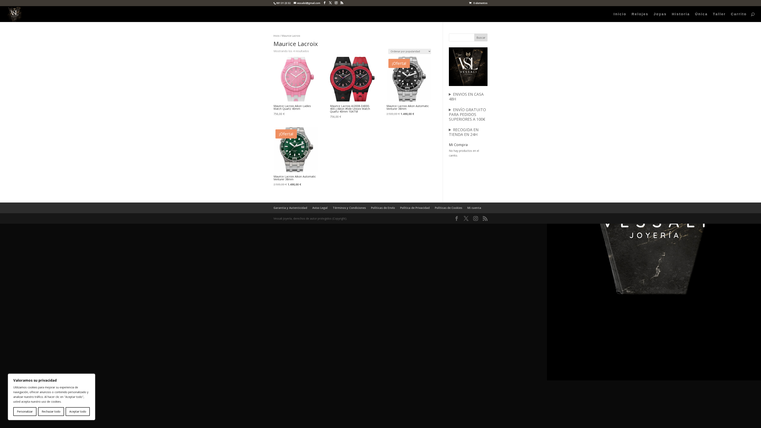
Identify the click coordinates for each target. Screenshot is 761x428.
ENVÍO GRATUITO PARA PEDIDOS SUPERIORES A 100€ (467, 114)
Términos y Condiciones (349, 208)
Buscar (480, 37)
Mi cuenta (474, 208)
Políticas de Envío (383, 208)
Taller (719, 14)
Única (701, 14)
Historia (681, 14)
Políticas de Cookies (448, 208)
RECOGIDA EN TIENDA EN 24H (464, 132)
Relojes (640, 14)
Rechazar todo (51, 411)
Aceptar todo (77, 411)
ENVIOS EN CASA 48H (466, 96)
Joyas (660, 14)
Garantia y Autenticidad (290, 208)
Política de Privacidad (415, 208)
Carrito (739, 14)
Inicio (620, 14)
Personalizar (25, 411)
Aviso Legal (320, 208)
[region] (51, 397)
